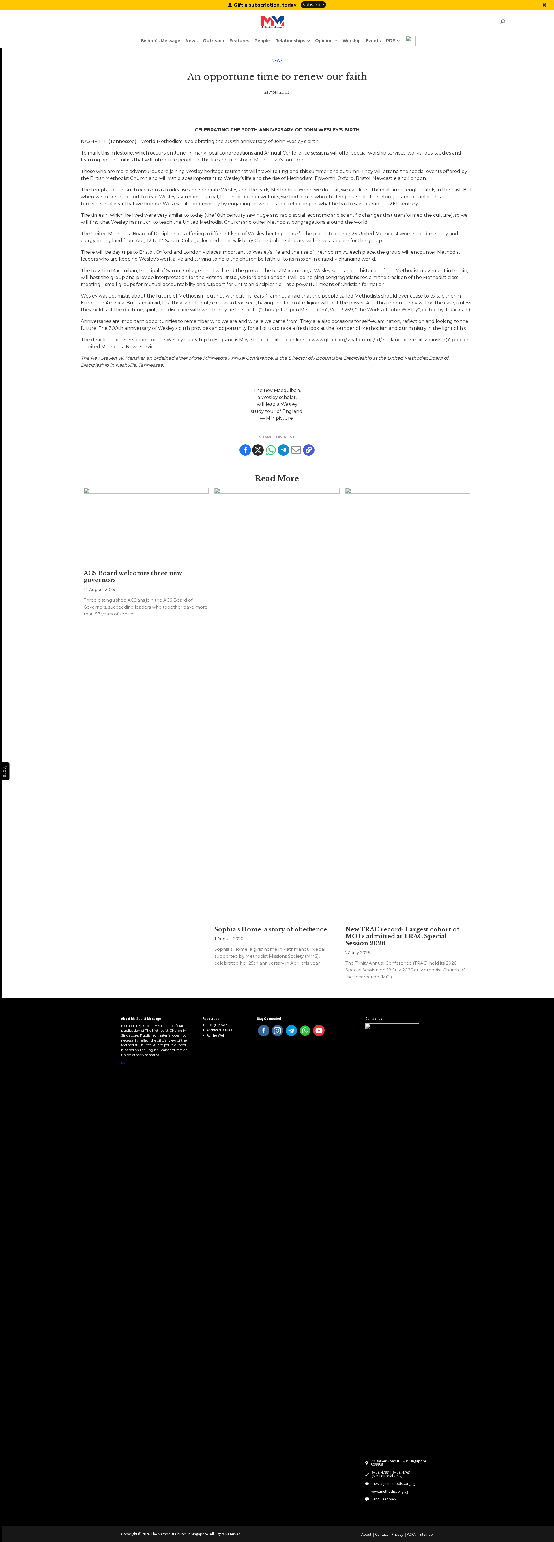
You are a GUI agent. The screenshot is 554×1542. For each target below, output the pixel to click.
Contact (381, 1534)
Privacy (397, 1534)
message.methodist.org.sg (393, 1483)
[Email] (296, 450)
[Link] (272, 22)
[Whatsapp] (270, 450)
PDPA (411, 1534)
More (125, 1063)
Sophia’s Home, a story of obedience (270, 929)
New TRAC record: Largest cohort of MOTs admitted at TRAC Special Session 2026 (402, 936)
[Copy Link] (309, 450)
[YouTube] (319, 1030)
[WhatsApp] (305, 1030)
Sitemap (426, 1534)
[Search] (502, 21)
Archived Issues (219, 1030)
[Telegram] (283, 450)
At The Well (216, 1035)
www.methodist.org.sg (389, 1491)
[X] (258, 450)
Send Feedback (384, 1499)
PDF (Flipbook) (218, 1025)
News (277, 60)
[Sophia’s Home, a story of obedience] (276, 704)
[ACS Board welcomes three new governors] (146, 526)
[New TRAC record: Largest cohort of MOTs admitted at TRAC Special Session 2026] (407, 704)
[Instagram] (277, 1030)
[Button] (544, 5)
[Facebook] (245, 450)
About (366, 1534)
